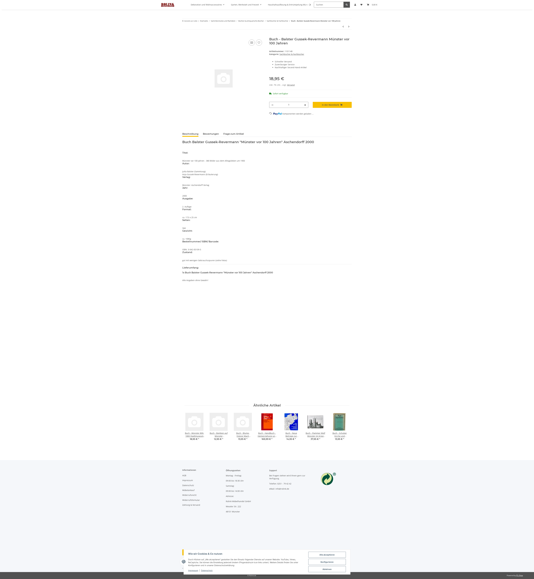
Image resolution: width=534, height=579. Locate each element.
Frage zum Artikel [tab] (233, 134)
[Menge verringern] (272, 105)
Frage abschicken (341, 397)
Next (345, 428)
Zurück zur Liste (190, 21)
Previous (189, 428)
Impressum (193, 570)
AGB (184, 475)
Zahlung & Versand (191, 505)
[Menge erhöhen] (305, 105)
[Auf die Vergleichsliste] (252, 43)
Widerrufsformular (191, 500)
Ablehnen (327, 569)
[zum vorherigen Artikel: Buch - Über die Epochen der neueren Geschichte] (343, 26)
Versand (291, 85)
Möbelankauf (188, 490)
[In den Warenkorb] (184, 35)
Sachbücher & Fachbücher (292, 54)
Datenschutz (207, 570)
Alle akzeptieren (327, 555)
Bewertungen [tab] (211, 134)
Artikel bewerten (192, 300)
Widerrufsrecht (189, 495)
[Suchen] (346, 5)
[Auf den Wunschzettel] (259, 43)
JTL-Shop (519, 575)
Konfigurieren (327, 562)
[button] (308, 4)
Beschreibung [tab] (190, 134)
